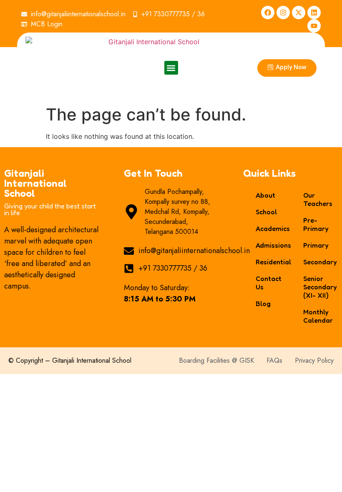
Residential (271, 262)
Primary (316, 245)
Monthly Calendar (318, 316)
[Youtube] (314, 26)
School (266, 212)
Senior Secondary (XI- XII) (318, 286)
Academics (271, 228)
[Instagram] (283, 12)
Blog (263, 303)
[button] (171, 68)
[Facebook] (267, 12)
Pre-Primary (316, 224)
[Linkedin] (314, 12)
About (265, 195)
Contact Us (269, 282)
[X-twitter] (298, 12)
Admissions (271, 245)
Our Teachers (317, 199)
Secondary (318, 262)
